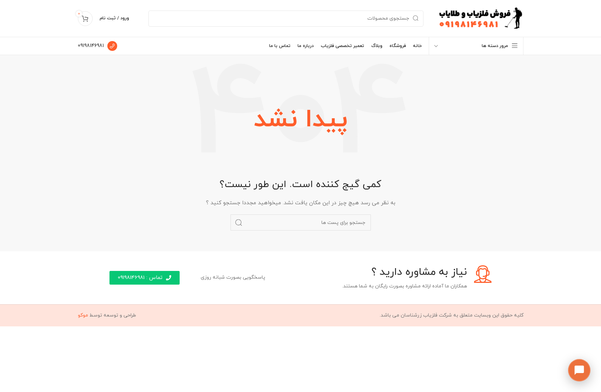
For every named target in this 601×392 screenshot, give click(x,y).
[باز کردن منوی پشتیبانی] (579, 370)
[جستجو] (239, 222)
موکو (83, 315)
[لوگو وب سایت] (480, 18)
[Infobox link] (97, 46)
